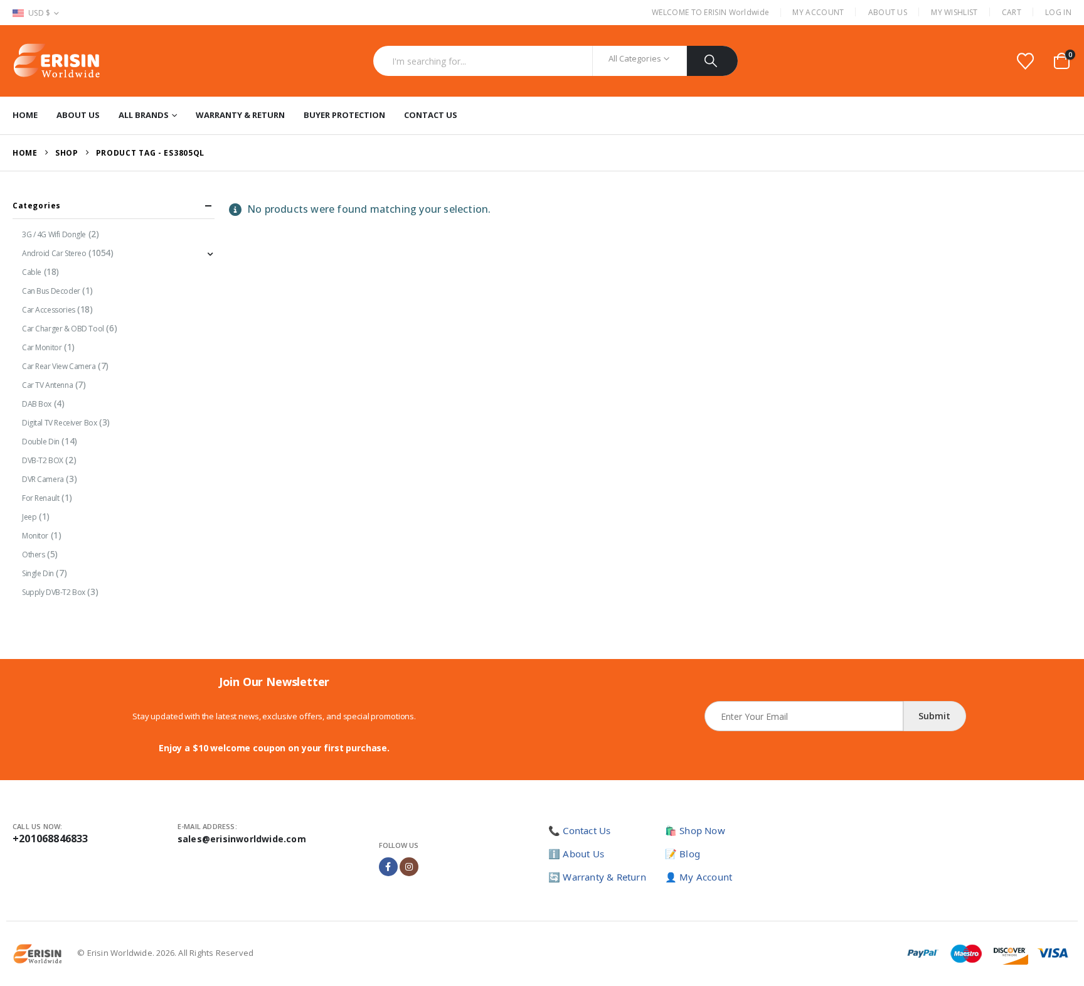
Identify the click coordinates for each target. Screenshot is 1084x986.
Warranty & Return (240, 115)
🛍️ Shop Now (695, 830)
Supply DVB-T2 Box (53, 592)
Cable (31, 272)
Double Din (41, 441)
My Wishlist (954, 12)
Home (25, 115)
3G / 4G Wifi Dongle (54, 234)
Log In (1058, 12)
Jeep (29, 517)
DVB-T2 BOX (42, 460)
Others (33, 554)
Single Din (38, 573)
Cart (1011, 12)
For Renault (40, 498)
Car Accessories (48, 309)
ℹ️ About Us (576, 853)
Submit (934, 716)
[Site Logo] (56, 61)
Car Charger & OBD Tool (63, 328)
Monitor (35, 535)
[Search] (712, 61)
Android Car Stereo (54, 253)
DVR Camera (43, 479)
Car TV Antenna (47, 385)
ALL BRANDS (144, 115)
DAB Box (36, 404)
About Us (887, 12)
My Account (818, 12)
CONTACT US (430, 115)
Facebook (388, 866)
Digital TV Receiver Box (59, 422)
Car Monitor (41, 347)
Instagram (409, 866)
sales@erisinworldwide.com (242, 839)
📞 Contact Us (579, 830)
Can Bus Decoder (51, 291)
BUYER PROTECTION (344, 115)
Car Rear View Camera (59, 366)
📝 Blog (682, 853)
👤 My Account (698, 877)
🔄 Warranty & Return (597, 877)
